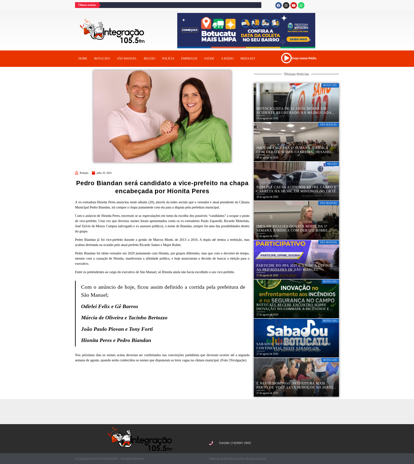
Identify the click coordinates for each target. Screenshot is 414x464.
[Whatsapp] (301, 5)
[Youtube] (293, 5)
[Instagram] (286, 5)
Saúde (209, 58)
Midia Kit (247, 58)
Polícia (168, 58)
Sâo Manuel (127, 58)
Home (82, 58)
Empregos (189, 58)
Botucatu (102, 58)
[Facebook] (278, 5)
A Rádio (227, 58)
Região (149, 58)
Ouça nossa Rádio (304, 58)
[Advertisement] (209, 411)
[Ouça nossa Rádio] (286, 58)
